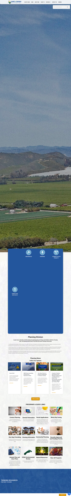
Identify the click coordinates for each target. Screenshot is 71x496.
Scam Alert (11, 373)
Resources (15, 295)
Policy (59, 256)
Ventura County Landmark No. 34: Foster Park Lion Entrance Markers (29, 479)
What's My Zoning (56, 417)
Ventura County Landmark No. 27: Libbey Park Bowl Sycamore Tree (39, 474)
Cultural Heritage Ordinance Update (51, 473)
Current (54, 256)
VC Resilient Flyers (64, 472)
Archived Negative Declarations (52, 488)
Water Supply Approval (28, 487)
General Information (29, 417)
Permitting (15, 293)
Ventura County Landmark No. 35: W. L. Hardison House (40, 484)
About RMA (37, 2)
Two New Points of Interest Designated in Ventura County (42, 374)
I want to (43, 2)
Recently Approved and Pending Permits (56, 438)
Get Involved (38, 487)
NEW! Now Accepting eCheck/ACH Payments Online (28, 374)
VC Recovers (50, 483)
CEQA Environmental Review (28, 458)
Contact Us (54, 2)
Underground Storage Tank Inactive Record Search (28, 484)
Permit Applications (42, 417)
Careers (60, 2)
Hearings (42, 256)
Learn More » (26, 386)
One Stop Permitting (15, 437)
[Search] (67, 7)
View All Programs (55, 458)
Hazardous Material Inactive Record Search (64, 478)
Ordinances (28, 256)
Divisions (48, 2)
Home (32, 2)
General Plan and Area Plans (15, 458)
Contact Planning (15, 417)
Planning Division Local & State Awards (28, 473)
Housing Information (28, 437)
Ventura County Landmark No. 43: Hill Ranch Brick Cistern (64, 488)
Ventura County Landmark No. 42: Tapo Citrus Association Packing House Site (52, 479)
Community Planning (42, 437)
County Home (27, 2)
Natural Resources (42, 457)
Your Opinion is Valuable (41, 477)
